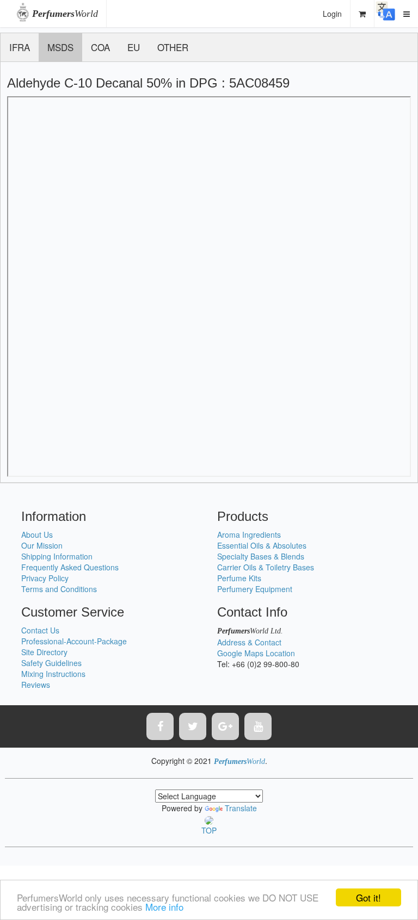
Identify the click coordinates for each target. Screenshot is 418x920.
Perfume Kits (239, 578)
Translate (241, 808)
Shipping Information (57, 556)
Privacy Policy (45, 578)
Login (332, 13)
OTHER (172, 47)
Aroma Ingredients (249, 534)
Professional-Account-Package (74, 641)
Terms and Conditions (59, 588)
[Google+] (225, 726)
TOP (209, 830)
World (65, 13)
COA (100, 47)
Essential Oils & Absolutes (261, 545)
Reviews (35, 684)
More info (164, 906)
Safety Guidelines (51, 662)
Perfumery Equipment (254, 588)
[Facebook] (160, 726)
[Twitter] (192, 726)
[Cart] (362, 13)
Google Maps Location (256, 653)
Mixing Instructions (53, 673)
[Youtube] (258, 726)
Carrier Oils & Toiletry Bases (265, 567)
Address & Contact (249, 642)
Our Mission (42, 545)
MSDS (60, 47)
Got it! (368, 897)
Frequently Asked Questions (70, 567)
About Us (37, 534)
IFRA (19, 47)
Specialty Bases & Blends (260, 556)
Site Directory (44, 652)
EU (133, 47)
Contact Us (40, 630)
